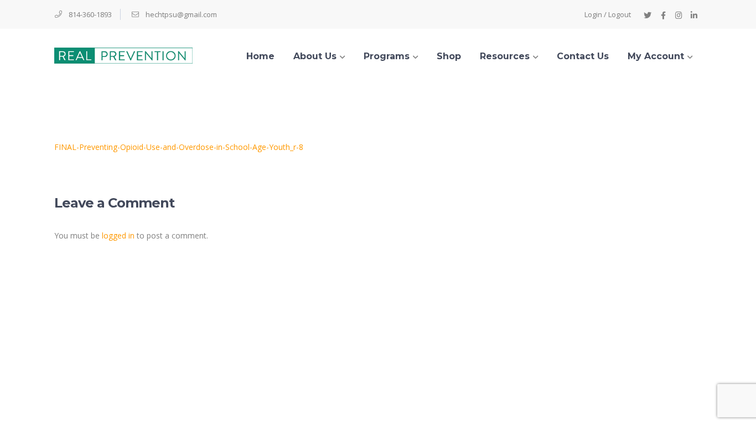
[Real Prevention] (123, 54)
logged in (118, 235)
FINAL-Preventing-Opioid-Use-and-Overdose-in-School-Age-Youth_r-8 (178, 147)
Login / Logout (607, 14)
